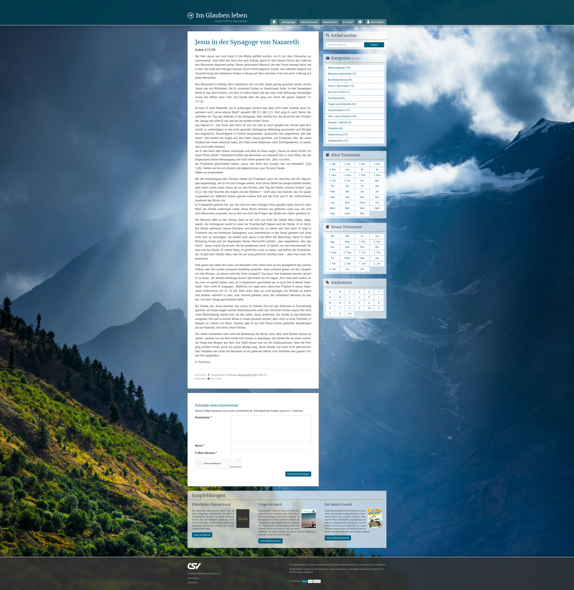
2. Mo (347, 164)
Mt (332, 236)
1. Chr (332, 180)
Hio (347, 186)
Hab (362, 208)
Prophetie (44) (335, 128)
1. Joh (362, 263)
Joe (332, 202)
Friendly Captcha (235, 467)
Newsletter (330, 22)
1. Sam (332, 175)
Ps (362, 186)
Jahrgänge (288, 22)
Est (332, 186)
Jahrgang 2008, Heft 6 (247, 375)
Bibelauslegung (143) (339, 67)
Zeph (377, 208)
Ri (362, 169)
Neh (377, 180)
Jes (362, 191)
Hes (347, 197)
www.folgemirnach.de (270, 541)
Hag (332, 213)
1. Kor (362, 241)
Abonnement (309, 22)
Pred (332, 191)
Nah (347, 208)
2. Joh (377, 263)
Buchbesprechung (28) (340, 79)
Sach (347, 213)
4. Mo (377, 164)
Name (199, 445)
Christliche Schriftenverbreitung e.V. (204, 573)
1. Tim (362, 252)
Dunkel (317, 581)
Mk (347, 236)
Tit (332, 258)
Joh (377, 236)
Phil (362, 247)
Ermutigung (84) (336, 98)
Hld (347, 191)
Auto (305, 581)
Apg (332, 241)
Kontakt (348, 22)
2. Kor (377, 241)
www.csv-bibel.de (202, 535)
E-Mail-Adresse (206, 453)
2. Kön (377, 175)
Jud (347, 269)
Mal (362, 213)
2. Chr (347, 180)
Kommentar (203, 417)
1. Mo (332, 164)
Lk (362, 236)
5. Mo (332, 169)
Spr (377, 186)
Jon (377, 202)
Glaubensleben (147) (339, 110)
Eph (347, 247)
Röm (347, 241)
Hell (310, 581)
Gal (332, 247)
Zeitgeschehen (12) (338, 140)
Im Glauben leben (221, 17)
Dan (362, 197)
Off (362, 269)
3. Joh (332, 269)
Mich (332, 208)
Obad (362, 202)
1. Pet (332, 263)
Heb (362, 258)
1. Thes (332, 252)
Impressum (193, 582)
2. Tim (377, 252)
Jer (377, 191)
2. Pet (347, 263)
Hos (377, 197)
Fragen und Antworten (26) (342, 104)
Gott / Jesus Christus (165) (342, 116)
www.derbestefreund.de (338, 538)
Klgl (332, 197)
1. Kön (362, 175)
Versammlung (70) (338, 134)
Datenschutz (193, 578)
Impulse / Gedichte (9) (339, 122)
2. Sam (347, 175)
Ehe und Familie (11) (339, 92)
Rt (377, 169)
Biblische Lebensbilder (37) (342, 73)
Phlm (347, 258)
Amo (347, 202)
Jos (347, 169)
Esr (362, 180)
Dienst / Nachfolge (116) (341, 85)
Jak (377, 258)
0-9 (349, 313)
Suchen (374, 45)
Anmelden (377, 22)
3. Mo (362, 164)
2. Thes (347, 252)
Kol (377, 247)
